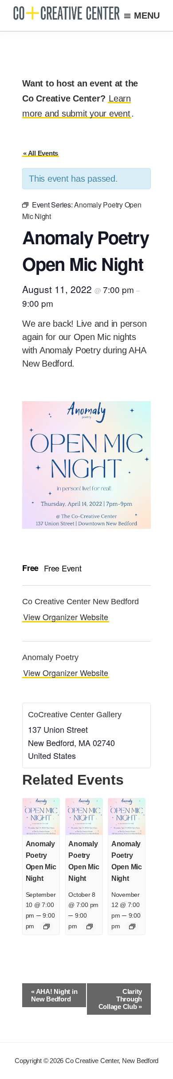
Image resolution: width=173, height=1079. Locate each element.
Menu (147, 15)
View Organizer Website (65, 616)
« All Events (40, 153)
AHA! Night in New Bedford (54, 995)
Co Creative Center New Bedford (80, 601)
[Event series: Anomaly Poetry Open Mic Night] (46, 926)
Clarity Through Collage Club (120, 999)
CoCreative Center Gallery (75, 714)
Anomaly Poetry (50, 657)
